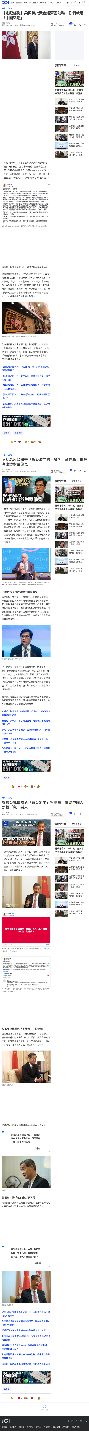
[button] (75, 25)
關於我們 (13, 1422)
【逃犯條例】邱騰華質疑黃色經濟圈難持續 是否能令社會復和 (26, 406)
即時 (51, 2)
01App (38, 1422)
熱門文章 (60, 65)
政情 (10, 8)
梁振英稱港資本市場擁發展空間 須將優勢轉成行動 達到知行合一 (26, 1285)
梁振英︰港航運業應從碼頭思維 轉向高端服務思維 (26, 1335)
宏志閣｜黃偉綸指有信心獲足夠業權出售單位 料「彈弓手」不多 (25, 741)
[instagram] (71, 1416)
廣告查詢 (30, 1422)
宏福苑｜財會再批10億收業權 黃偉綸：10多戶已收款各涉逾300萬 (26, 713)
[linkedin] (81, 1416)
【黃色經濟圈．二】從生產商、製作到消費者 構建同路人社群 (26, 378)
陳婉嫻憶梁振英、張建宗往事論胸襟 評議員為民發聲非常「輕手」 (26, 1327)
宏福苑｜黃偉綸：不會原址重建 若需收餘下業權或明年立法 (26, 722)
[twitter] (85, 1416)
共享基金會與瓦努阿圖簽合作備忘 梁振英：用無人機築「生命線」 (26, 1294)
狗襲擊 (19, 2)
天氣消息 (44, 2)
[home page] (5, 2)
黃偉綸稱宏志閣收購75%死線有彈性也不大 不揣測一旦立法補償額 (26, 750)
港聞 (12, 2)
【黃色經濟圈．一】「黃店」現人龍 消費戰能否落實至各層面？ (25, 368)
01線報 (4, 1422)
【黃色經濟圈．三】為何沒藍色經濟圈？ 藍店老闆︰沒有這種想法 (26, 387)
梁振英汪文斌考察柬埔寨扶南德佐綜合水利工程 (24, 1301)
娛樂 (25, 2)
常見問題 (47, 1422)
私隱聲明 (65, 1422)
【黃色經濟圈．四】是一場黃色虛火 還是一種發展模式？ (26, 396)
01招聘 (21, 1422)
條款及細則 (76, 1422)
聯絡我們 (56, 1422)
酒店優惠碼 (33, 2)
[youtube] (76, 1416)
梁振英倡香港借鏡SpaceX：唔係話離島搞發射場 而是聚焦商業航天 (25, 1318)
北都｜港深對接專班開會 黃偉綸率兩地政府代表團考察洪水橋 (26, 732)
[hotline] (26, 421)
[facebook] (67, 1416)
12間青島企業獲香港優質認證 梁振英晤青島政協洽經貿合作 (26, 1309)
